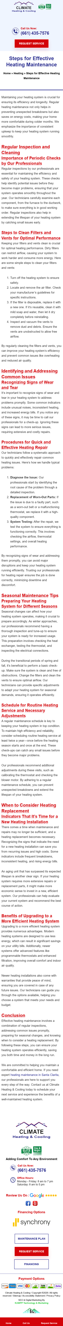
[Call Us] (26, 1320)
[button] (32, 18)
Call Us (26, 1323)
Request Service (49, 1323)
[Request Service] (49, 1320)
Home (7, 73)
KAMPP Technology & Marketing (31, 1303)
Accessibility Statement (33, 1295)
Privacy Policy (53, 1295)
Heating (18, 73)
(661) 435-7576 (35, 33)
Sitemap (16, 1295)
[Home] (8, 1320)
